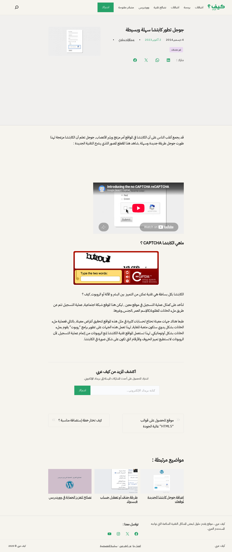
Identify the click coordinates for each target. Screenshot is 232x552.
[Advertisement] (116, 93)
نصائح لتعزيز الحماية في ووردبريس (70, 497)
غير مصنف (176, 50)
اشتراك (105, 7)
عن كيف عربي (125, 546)
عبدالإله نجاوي (126, 40)
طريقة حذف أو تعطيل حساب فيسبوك (119, 499)
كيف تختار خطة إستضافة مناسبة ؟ (80, 420)
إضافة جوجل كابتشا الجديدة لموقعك (166, 499)
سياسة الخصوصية (108, 546)
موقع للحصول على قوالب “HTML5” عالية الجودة (157, 423)
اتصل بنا (137, 546)
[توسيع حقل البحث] (16, 7)
